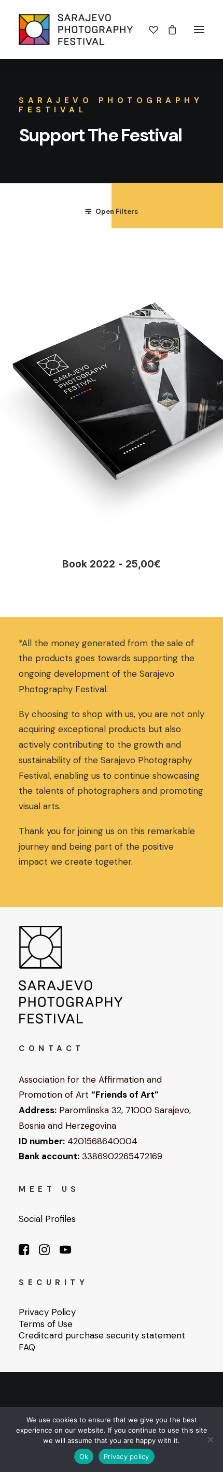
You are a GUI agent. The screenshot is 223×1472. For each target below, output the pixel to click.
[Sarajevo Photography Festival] (76, 29)
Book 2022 (111, 564)
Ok (84, 1456)
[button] (199, 29)
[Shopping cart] (167, 29)
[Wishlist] (149, 29)
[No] (210, 1439)
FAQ (27, 1347)
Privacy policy (126, 1456)
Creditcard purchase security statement (102, 1335)
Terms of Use (46, 1324)
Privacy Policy (47, 1312)
